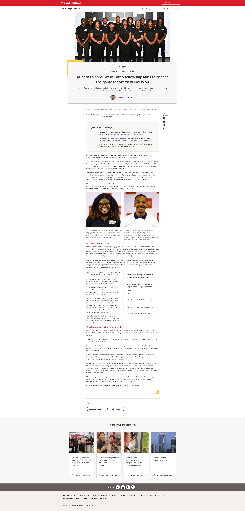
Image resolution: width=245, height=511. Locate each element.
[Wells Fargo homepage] (91, 3)
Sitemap (162, 495)
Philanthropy (116, 409)
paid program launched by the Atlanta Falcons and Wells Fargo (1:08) (133, 164)
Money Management (140, 9)
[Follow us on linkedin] (128, 487)
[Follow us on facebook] (118, 487)
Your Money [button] (146, 9)
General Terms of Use (118, 495)
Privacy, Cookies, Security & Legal (74, 495)
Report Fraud (152, 495)
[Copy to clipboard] (164, 133)
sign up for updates (133, 386)
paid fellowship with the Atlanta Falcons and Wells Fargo (126, 134)
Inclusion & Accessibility (99, 498)
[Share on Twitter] (164, 126)
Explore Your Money (123, 9)
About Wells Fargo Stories (71, 498)
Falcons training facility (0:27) (104, 251)
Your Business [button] (157, 9)
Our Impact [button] (168, 9)
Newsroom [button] (178, 9)
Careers (85, 498)
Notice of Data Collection (96, 495)
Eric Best (122, 97)
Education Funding (96, 409)
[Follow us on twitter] (133, 487)
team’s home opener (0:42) (123, 256)
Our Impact (122, 67)
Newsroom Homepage (133, 9)
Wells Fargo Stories (70, 8)
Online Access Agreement (136, 495)
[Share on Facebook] (164, 119)
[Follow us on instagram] (123, 487)
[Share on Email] (164, 129)
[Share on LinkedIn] (164, 122)
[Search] (181, 2)
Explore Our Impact (138, 9)
